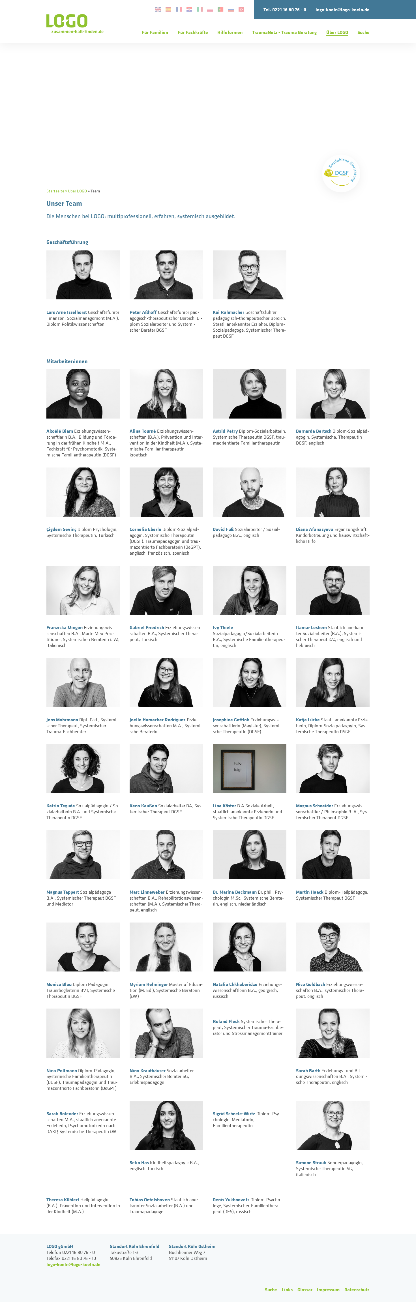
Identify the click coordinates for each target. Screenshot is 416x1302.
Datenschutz (357, 1289)
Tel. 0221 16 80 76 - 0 (284, 9)
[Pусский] (231, 9)
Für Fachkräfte (193, 32)
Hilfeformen (230, 32)
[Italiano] (199, 9)
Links (287, 1289)
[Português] (220, 9)
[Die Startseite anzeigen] (75, 23)
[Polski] (210, 9)
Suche (363, 32)
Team (95, 191)
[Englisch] (158, 9)
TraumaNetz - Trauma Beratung (284, 32)
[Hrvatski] (189, 9)
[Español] (168, 9)
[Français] (178, 9)
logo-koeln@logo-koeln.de (343, 9)
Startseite (55, 191)
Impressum (328, 1289)
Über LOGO (337, 32)
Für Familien (155, 32)
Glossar (304, 1289)
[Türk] (241, 9)
